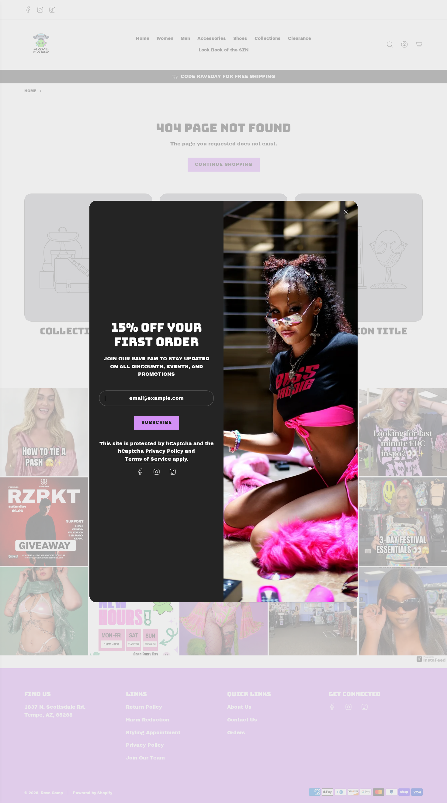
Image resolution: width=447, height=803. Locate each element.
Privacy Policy (164, 451)
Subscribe (156, 423)
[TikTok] (172, 471)
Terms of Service (148, 459)
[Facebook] (140, 471)
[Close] (345, 211)
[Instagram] (156, 471)
